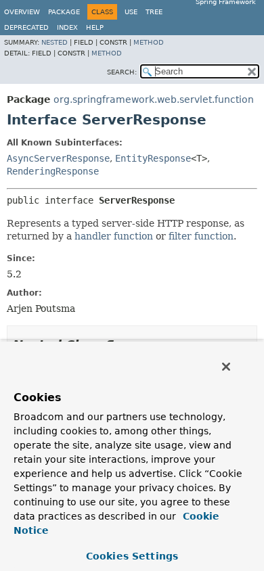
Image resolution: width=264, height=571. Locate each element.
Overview (22, 12)
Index (67, 27)
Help (95, 27)
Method (148, 42)
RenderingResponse (53, 171)
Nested (54, 42)
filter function (201, 236)
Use (131, 12)
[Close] (226, 367)
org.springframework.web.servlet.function (153, 99)
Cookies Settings (132, 556)
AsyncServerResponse (58, 158)
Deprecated (26, 27)
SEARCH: (122, 72)
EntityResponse (153, 158)
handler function (113, 236)
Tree (154, 12)
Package (64, 12)
